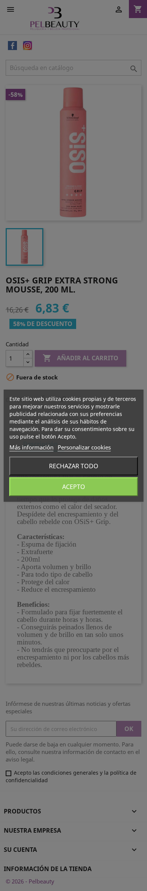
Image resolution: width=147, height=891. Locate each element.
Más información (31, 447)
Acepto (73, 487)
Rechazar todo (73, 466)
